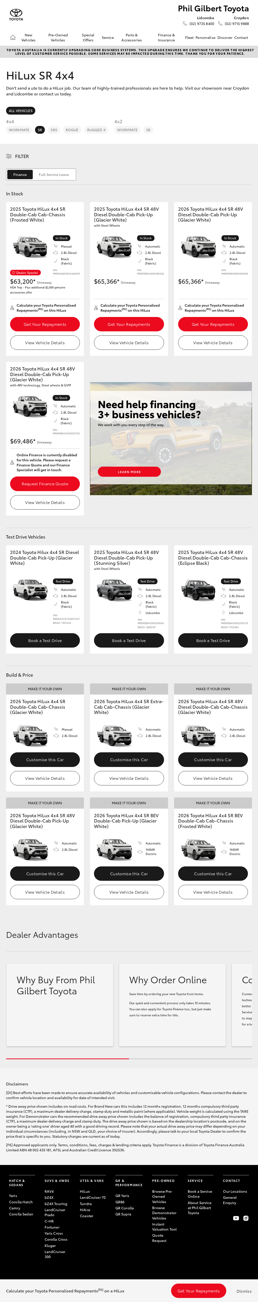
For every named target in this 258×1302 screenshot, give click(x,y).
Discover (224, 37)
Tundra (86, 1203)
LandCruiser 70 (93, 1197)
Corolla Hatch (21, 1201)
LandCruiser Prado (55, 1212)
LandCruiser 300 (55, 1254)
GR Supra (123, 1213)
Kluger (50, 1245)
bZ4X (49, 1197)
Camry (14, 1207)
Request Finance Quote (45, 483)
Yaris (13, 1195)
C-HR (49, 1221)
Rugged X (96, 129)
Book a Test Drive (45, 640)
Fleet (189, 37)
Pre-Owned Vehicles (58, 37)
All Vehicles (21, 110)
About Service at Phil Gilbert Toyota (199, 1207)
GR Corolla (124, 1207)
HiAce (85, 1209)
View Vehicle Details (44, 342)
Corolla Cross (56, 1239)
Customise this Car (45, 759)
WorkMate (19, 129)
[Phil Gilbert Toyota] (16, 15)
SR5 (54, 129)
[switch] (41, 174)
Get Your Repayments (45, 324)
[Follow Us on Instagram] (246, 1218)
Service (108, 37)
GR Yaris (122, 1195)
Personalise (205, 37)
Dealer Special (27, 272)
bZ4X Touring (56, 1203)
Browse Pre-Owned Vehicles (162, 1196)
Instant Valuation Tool (164, 1226)
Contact (241, 37)
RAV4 (49, 1191)
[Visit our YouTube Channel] (236, 1218)
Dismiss (244, 1291)
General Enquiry (230, 1200)
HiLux (85, 1191)
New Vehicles (28, 37)
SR (40, 129)
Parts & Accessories (131, 37)
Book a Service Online (200, 1194)
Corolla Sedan (21, 1213)
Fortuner (52, 1227)
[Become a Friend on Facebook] (226, 1218)
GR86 (120, 1201)
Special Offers (88, 37)
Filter (22, 156)
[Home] (13, 37)
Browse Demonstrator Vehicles (164, 1212)
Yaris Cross (54, 1233)
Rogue (72, 129)
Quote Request (159, 1238)
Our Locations (235, 1191)
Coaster (86, 1215)
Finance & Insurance (166, 37)
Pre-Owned (163, 1180)
